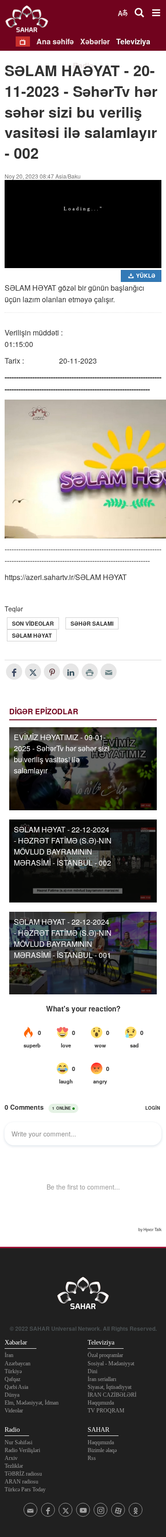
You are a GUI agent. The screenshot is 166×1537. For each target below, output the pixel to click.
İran (9, 1355)
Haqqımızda (101, 1402)
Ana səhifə (55, 41)
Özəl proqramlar (105, 1355)
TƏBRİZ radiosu (23, 1474)
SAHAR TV (83, 1296)
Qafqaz (12, 1379)
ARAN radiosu (21, 1481)
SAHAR (30, 21)
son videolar (33, 623)
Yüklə (145, 275)
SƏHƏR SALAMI (92, 623)
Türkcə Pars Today (25, 1489)
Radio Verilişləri (22, 1450)
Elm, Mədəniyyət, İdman (32, 1402)
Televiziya (133, 41)
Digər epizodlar (43, 711)
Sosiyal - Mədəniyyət (111, 1363)
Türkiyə (13, 1371)
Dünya (12, 1395)
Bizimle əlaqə (102, 1450)
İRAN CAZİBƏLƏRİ (112, 1395)
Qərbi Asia (16, 1387)
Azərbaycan (17, 1363)
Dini (92, 1371)
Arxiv (11, 1458)
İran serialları (102, 1379)
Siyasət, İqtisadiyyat (109, 1387)
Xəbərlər (95, 41)
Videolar (14, 1410)
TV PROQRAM (106, 1410)
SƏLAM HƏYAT (32, 635)
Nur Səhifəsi (18, 1442)
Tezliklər (14, 1466)
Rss (92, 1458)
